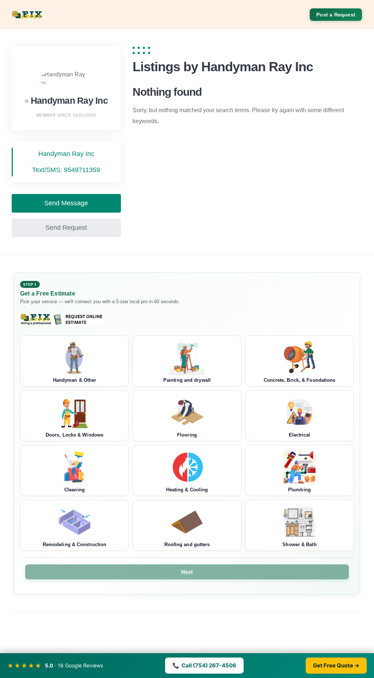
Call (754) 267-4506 (204, 665)
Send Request (66, 227)
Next (187, 572)
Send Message (66, 203)
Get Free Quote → (336, 665)
